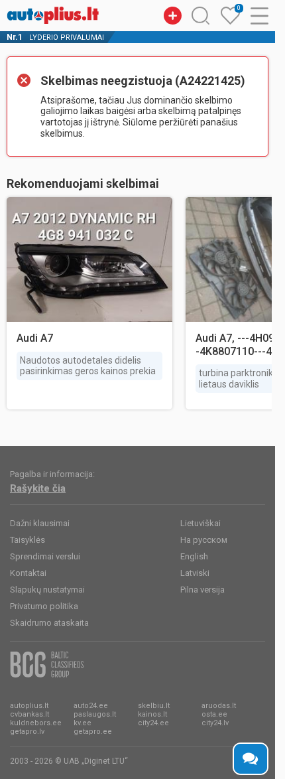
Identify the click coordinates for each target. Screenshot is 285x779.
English (194, 556)
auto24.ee (91, 705)
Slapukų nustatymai (47, 590)
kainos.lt (152, 714)
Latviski (194, 573)
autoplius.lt (29, 705)
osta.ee (214, 714)
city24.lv (215, 723)
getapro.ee (93, 731)
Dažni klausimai (40, 523)
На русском (203, 540)
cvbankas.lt (29, 714)
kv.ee (82, 723)
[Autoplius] (53, 15)
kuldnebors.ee (36, 723)
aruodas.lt (218, 705)
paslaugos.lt (95, 714)
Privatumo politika (44, 606)
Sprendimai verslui (45, 556)
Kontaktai (28, 573)
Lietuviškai (200, 523)
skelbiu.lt (154, 705)
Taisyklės (27, 540)
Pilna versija (202, 590)
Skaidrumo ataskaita (49, 623)
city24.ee (153, 723)
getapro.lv (27, 731)
